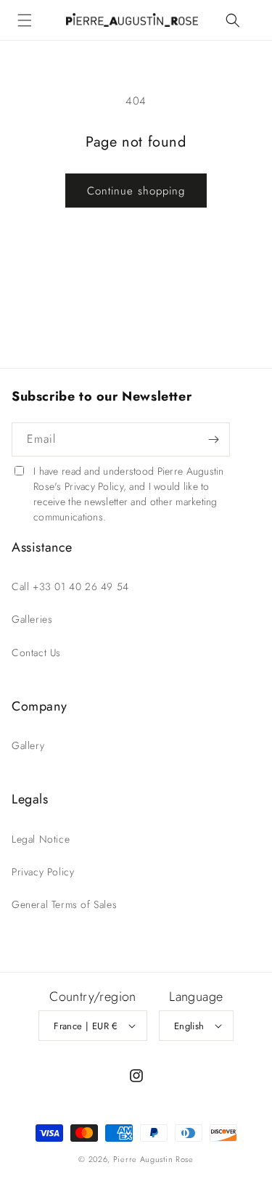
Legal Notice (41, 839)
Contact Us (36, 652)
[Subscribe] (213, 439)
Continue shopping (136, 191)
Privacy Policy (43, 871)
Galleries (32, 619)
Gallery (28, 745)
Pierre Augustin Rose (153, 1159)
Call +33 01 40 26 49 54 (70, 586)
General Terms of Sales (64, 904)
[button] (24, 20)
